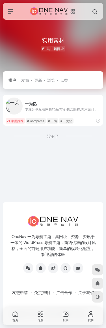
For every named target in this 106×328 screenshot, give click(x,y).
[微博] (53, 268)
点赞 (64, 80)
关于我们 (86, 292)
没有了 (53, 136)
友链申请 (20, 292)
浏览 (51, 80)
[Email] (78, 268)
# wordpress (35, 120)
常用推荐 (17, 120)
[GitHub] (65, 268)
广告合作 (64, 292)
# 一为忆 (66, 120)
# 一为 (52, 120)
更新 (38, 80)
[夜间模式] (97, 297)
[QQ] (41, 268)
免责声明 (42, 292)
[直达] (98, 120)
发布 (25, 80)
